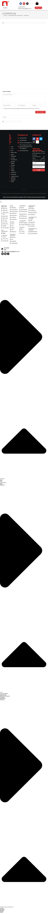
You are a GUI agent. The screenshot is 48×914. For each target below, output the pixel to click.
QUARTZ (2, 908)
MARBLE (2, 910)
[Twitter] (40, 138)
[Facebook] (20, 3)
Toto (1, 481)
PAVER (1, 912)
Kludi (1, 480)
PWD (1, 483)
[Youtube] (24, 3)
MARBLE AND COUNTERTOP (6, 907)
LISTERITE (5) (26, 15)
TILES (1, 692)
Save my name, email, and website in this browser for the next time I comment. (21, 108)
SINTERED (2, 909)
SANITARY (2, 478)
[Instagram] (27, 3)
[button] (24, 190)
